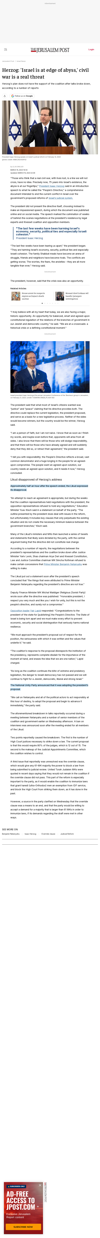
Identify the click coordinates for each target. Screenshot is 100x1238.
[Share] (4, 96)
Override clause (48, 834)
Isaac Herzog (30, 834)
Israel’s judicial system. (61, 198)
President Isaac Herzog (51, 186)
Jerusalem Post (8, 61)
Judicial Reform (67, 834)
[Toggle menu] (5, 49)
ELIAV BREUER (18, 167)
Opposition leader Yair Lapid (25, 610)
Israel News (21, 61)
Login (91, 49)
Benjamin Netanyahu (11, 834)
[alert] (23, 1208)
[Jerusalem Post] (50, 50)
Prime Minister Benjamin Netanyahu (63, 564)
